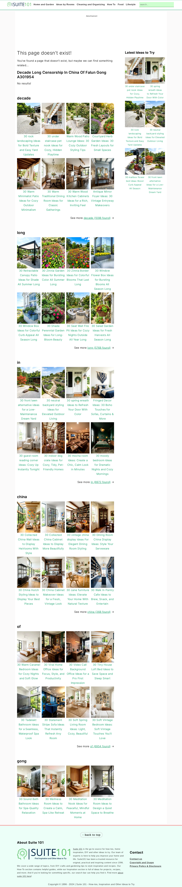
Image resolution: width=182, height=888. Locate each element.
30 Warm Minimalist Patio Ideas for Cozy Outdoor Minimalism (28, 200)
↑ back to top (91, 834)
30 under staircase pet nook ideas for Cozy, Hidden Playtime (53, 145)
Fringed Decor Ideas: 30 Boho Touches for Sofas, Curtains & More (102, 409)
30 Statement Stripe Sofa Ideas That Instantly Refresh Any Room (53, 729)
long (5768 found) (99, 347)
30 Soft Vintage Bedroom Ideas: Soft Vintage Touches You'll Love (102, 729)
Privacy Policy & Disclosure (145, 866)
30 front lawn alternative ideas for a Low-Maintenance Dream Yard (28, 409)
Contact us (136, 859)
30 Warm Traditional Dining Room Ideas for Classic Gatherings (53, 200)
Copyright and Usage (142, 862)
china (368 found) (99, 611)
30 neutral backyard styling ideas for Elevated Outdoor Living (53, 409)
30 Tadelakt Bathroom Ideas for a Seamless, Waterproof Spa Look (29, 729)
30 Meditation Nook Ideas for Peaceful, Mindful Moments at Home (77, 808)
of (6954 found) (100, 746)
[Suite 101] (19, 4)
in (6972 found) (101, 482)
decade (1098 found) (97, 218)
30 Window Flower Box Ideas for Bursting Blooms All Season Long (102, 279)
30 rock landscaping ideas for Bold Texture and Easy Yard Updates (28, 145)
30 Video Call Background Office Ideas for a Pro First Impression (78, 673)
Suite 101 (77, 849)
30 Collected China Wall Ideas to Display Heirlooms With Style (28, 544)
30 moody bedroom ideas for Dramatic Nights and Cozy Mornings (102, 465)
